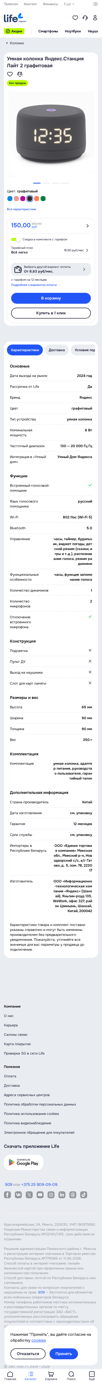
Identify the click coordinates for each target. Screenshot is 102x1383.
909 (41, 1292)
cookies (38, 1340)
